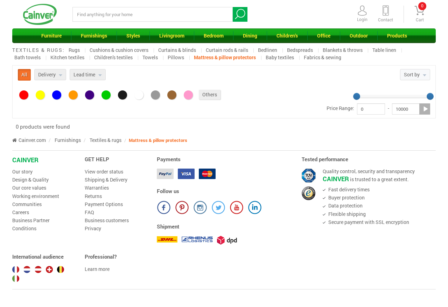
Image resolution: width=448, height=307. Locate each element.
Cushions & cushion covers (119, 50)
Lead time (85, 74)
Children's (287, 35)
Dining (250, 35)
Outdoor (359, 35)
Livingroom (171, 35)
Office (323, 35)
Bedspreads (300, 50)
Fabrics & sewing (322, 57)
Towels (150, 57)
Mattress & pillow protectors (225, 57)
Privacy (93, 228)
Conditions (24, 228)
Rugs (74, 50)
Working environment (35, 196)
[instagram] (200, 207)
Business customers (107, 220)
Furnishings (94, 35)
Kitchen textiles (67, 57)
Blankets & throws (343, 50)
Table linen (384, 50)
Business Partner (31, 220)
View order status (104, 172)
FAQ (89, 212)
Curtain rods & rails (227, 50)
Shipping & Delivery (106, 180)
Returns (93, 196)
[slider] (356, 96)
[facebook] (164, 207)
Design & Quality (30, 180)
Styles (133, 35)
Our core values (29, 188)
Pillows (176, 57)
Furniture (51, 35)
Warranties (97, 188)
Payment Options (104, 204)
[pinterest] (182, 207)
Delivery (47, 74)
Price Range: (340, 108)
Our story (22, 172)
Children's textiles (113, 57)
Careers (20, 212)
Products (397, 35)
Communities (27, 204)
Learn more (97, 269)
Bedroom (214, 35)
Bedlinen (267, 50)
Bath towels (27, 57)
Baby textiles (280, 57)
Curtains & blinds (177, 50)
